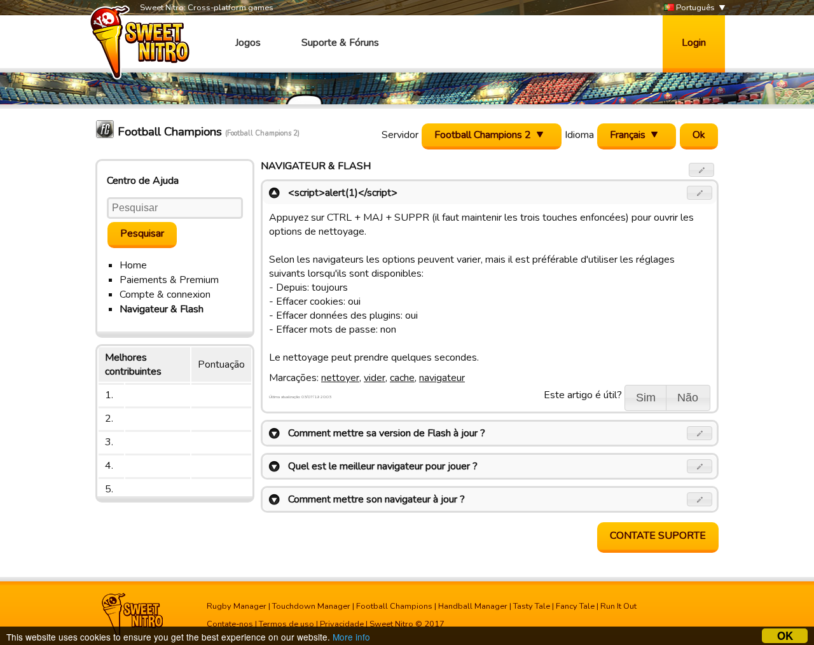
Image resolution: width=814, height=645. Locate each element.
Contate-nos (230, 624)
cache (402, 378)
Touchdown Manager (311, 606)
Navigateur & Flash (162, 309)
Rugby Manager (236, 606)
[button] (702, 170)
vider (374, 378)
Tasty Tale (531, 606)
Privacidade (342, 624)
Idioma (579, 135)
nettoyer (340, 378)
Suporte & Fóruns (340, 43)
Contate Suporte (658, 536)
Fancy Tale (575, 606)
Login (694, 43)
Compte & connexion (165, 295)
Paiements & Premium (169, 280)
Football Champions (394, 606)
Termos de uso (286, 624)
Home (133, 265)
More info (351, 636)
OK (785, 635)
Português (694, 7)
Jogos (248, 43)
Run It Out (618, 606)
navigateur (442, 378)
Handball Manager (472, 606)
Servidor (400, 135)
